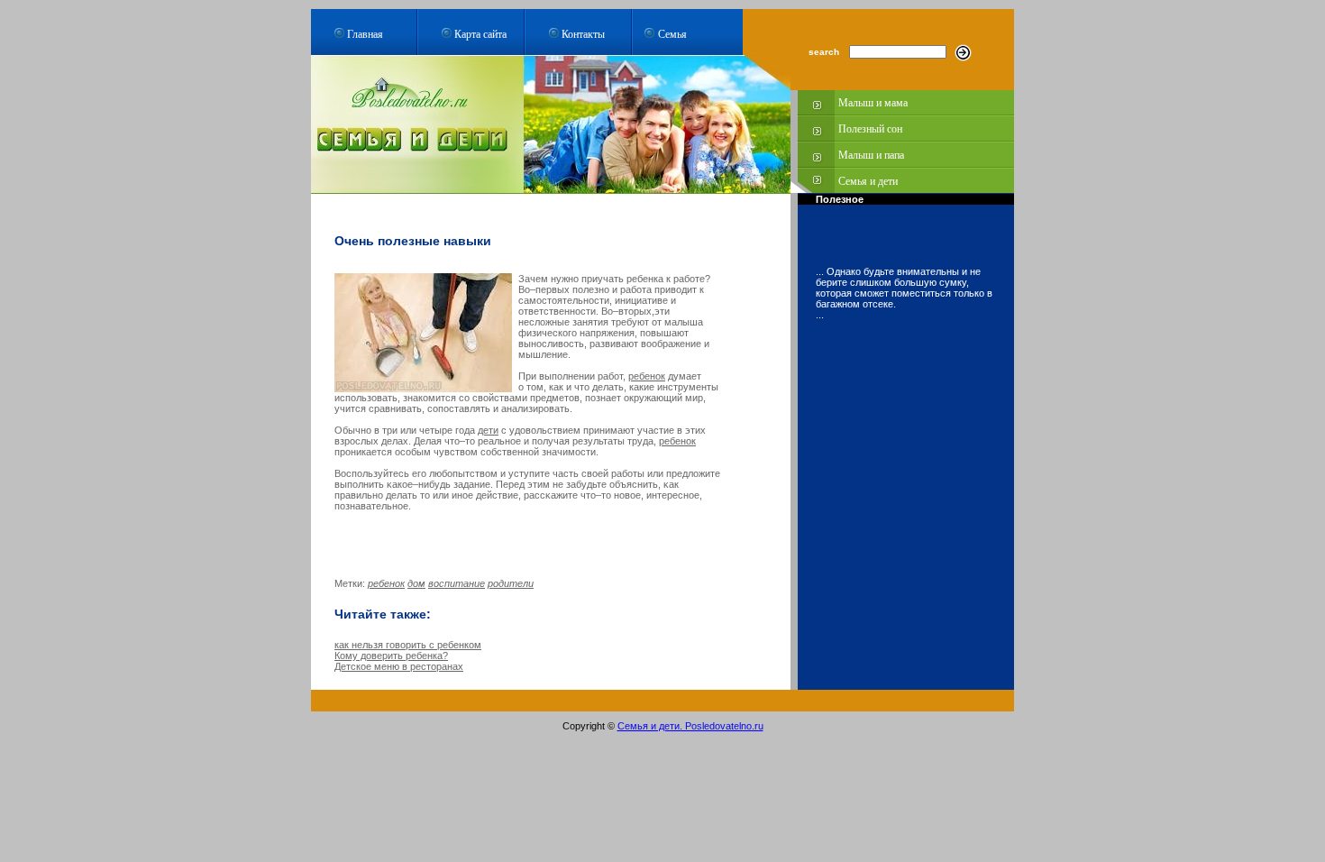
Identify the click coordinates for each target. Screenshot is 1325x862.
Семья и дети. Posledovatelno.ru (690, 725)
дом (416, 583)
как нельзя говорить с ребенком (407, 644)
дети (488, 430)
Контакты (583, 33)
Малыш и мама (873, 102)
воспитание (456, 583)
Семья (672, 33)
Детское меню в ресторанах (398, 666)
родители (511, 583)
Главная (365, 33)
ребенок (646, 376)
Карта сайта (480, 33)
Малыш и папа (871, 155)
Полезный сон (870, 129)
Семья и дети (868, 181)
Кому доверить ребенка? (391, 655)
